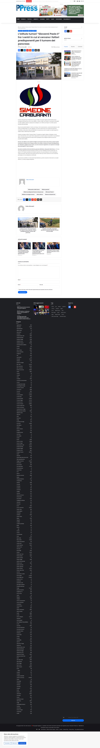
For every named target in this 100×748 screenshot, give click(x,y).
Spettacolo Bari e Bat (21, 647)
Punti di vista (19, 593)
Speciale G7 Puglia (20, 643)
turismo (18, 691)
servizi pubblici (19, 620)
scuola (18, 614)
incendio (18, 484)
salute (18, 607)
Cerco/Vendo (59, 19)
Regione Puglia (57, 314)
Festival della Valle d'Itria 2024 (22, 457)
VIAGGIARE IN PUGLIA (21, 704)
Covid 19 (18, 391)
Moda (18, 525)
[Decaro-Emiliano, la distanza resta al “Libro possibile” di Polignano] (67, 58)
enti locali (18, 434)
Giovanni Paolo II (50, 192)
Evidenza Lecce (20, 450)
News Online (19, 539)
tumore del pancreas (50, 194)
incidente (18, 487)
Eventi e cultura (20, 441)
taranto (63, 314)
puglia (52, 314)
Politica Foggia (19, 559)
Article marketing (20, 351)
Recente (73, 46)
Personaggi (19, 550)
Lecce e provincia (20, 507)
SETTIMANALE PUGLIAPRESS (22, 622)
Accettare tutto (22, 743)
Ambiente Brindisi (20, 337)
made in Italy (19, 509)
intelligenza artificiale (21, 500)
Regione (30, 30)
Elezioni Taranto (20, 428)
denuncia (18, 414)
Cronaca (23, 19)
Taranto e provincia (20, 677)
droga (18, 419)
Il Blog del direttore (20, 478)
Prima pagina (25, 30)
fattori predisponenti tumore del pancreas (33, 192)
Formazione (19, 462)
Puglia (18, 588)
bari (56, 306)
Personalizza (7, 743)
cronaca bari (19, 396)
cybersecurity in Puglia (21, 409)
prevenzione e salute (21, 573)
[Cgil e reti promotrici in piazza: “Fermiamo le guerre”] (67, 52)
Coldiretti (18, 378)
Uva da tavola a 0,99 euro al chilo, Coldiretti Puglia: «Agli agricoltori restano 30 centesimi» (48, 1)
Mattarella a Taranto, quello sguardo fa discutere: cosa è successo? (53, 251)
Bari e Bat (18, 364)
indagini (18, 491)
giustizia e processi (20, 475)
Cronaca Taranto (20, 403)
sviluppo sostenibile (20, 675)
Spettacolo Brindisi (20, 648)
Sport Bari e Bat (20, 659)
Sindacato (19, 632)
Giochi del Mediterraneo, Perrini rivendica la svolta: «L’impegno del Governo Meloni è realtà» (23, 252)
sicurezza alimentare (21, 627)
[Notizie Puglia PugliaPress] (27, 8)
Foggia (61, 308)
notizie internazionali (20, 541)
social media (19, 634)
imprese (18, 482)
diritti (18, 416)
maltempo (19, 512)
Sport (47, 19)
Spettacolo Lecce (20, 652)
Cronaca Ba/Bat (20, 394)
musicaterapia (19, 534)
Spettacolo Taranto (20, 654)
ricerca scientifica (20, 602)
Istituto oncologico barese (28, 194)
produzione (19, 580)
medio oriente (19, 516)
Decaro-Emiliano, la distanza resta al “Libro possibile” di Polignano (76, 57)
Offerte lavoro (19, 546)
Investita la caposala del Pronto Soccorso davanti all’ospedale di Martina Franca (76, 75)
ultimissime (19, 693)
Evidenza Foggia (20, 448)
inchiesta (18, 486)
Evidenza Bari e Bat (20, 444)
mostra (18, 530)
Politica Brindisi (19, 555)
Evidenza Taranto (20, 452)
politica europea (20, 557)
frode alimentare (20, 468)
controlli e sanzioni (20, 387)
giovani (18, 473)
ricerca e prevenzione (21, 600)
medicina (23, 27)
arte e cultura (19, 350)
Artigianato (19, 353)
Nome (19, 279)
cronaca (53, 308)
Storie (18, 668)
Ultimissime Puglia (63, 316)
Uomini (18, 697)
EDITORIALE (19, 425)
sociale (18, 636)
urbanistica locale (20, 699)
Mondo (18, 527)
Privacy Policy (71, 729)
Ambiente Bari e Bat (20, 335)
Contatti (60, 729)
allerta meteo (19, 330)
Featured (18, 455)
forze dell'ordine (20, 466)
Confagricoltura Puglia (21, 384)
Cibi (18, 529)
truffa (18, 690)
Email (19, 284)
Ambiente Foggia (20, 339)
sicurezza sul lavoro (20, 629)
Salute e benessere (20, 609)
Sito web (41, 284)
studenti (18, 672)
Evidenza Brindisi (20, 446)
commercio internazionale (21, 380)
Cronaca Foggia (20, 400)
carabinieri (64, 306)
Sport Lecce (19, 665)
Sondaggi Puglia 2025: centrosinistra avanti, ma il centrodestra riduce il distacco (76, 63)
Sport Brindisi (19, 661)
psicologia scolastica (21, 584)
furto (18, 471)
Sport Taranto (19, 666)
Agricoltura (19, 326)
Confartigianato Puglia (21, 385)
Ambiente (36, 19)
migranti (18, 520)
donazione (19, 418)
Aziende (18, 360)
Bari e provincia (20, 366)
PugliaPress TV (66, 19)
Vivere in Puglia (20, 709)
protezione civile (20, 582)
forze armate (19, 464)
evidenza (57, 308)
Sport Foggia (19, 663)
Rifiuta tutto (14, 743)
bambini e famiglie (20, 362)
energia (18, 430)
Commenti (80, 46)
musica (18, 532)
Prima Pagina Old (20, 577)
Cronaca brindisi (20, 398)
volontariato (19, 711)
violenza (18, 706)
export (18, 453)
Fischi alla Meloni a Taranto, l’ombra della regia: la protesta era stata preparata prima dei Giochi (38, 252)
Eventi (52, 19)
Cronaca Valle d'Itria (20, 405)
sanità (35, 30)
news (18, 536)
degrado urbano (20, 412)
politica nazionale (20, 564)
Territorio (18, 684)
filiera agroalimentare (21, 459)
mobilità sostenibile (20, 523)
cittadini (18, 375)
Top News (19, 686)
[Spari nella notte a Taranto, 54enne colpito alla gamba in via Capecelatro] (36, 310)
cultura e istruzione (20, 407)
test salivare (40, 194)
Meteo (18, 518)
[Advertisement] (39, 170)
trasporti (18, 688)
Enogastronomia (20, 432)
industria (18, 493)
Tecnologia (19, 681)
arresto (18, 348)
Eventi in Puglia (20, 443)
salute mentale (19, 611)
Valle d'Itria (19, 700)
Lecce (53, 310)
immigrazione (19, 480)
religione (18, 598)
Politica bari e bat (20, 554)
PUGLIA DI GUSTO (20, 589)
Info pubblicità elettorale (79, 729)
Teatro (18, 679)
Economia (42, 19)
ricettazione (19, 604)
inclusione (19, 489)
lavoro (18, 505)
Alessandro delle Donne (34, 189)
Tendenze (18, 682)
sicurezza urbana (20, 631)
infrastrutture (19, 496)
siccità (18, 623)
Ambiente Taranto (20, 342)
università (18, 695)
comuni (18, 382)
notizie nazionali (20, 545)
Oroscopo (18, 548)
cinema (18, 373)
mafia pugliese (19, 511)
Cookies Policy (65, 729)
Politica (29, 19)
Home (18, 19)
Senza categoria (20, 616)
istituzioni (18, 502)
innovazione (19, 498)
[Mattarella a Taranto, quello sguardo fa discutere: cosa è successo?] (53, 245)
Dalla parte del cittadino (21, 410)
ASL (17, 355)
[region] (15, 739)
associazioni (19, 357)
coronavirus (19, 389)
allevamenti (19, 332)
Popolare (66, 46)
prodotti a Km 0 (20, 579)
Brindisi (59, 306)
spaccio (18, 641)
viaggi (18, 702)
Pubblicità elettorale (20, 586)
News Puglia (54, 312)
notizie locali (19, 543)
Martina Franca (57, 310)
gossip (18, 477)
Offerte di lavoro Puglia (51, 729)
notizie (58, 312)
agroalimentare (19, 328)
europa (18, 437)
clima (18, 376)
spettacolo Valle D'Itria (21, 656)
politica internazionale (21, 561)
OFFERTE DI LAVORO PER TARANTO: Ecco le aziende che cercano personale (73, 69)
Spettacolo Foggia (20, 650)
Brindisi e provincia (20, 369)
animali (18, 346)
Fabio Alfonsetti (30, 206)
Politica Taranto (20, 568)
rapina (18, 595)
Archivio (57, 729)
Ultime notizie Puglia (55, 316)
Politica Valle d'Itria (20, 570)
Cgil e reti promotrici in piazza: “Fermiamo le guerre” (76, 52)
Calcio (18, 371)
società (18, 638)
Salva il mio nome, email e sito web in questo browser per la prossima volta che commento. (36, 289)
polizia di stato (63, 312)
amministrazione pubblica (21, 344)
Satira (19, 670)
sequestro (19, 618)
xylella (18, 713)
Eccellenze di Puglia (20, 421)
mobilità (18, 521)
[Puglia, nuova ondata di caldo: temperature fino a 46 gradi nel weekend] (46, 307)
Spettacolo (19, 645)
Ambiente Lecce (20, 341)
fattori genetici (45, 189)
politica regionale (20, 566)
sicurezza (18, 625)
